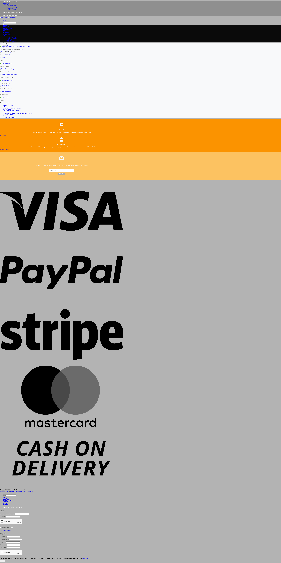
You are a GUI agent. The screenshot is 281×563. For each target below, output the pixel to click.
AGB (8, 491)
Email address (4, 539)
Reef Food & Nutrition (8, 114)
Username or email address (7, 514)
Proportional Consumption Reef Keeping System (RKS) (17, 113)
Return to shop (7, 54)
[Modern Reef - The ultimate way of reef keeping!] (8, 17)
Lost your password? (5, 530)
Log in (11, 527)
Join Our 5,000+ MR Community (13, 12)
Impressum (3, 491)
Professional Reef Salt (9, 112)
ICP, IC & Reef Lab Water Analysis (12, 108)
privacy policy (85, 558)
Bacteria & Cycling (8, 105)
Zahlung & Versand (28, 491)
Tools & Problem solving (9, 117)
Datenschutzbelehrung (16, 491)
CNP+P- (5, 106)
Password (3, 516)
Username (3, 536)
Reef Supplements (8, 116)
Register (2, 561)
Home (1, 43)
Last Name (3, 547)
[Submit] (3, 24)
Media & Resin (7, 109)
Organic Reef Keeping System (11, 110)
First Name (3, 544)
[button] (4, 20)
